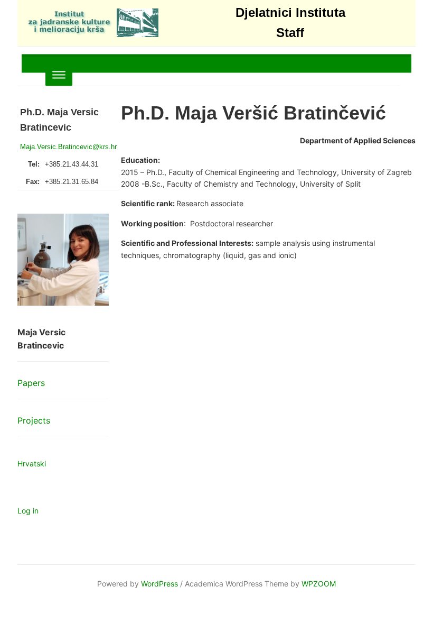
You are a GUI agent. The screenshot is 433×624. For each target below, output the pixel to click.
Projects (33, 420)
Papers (31, 383)
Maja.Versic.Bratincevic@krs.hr (68, 147)
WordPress (159, 583)
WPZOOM (319, 583)
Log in (28, 510)
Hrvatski (31, 463)
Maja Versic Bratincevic (41, 339)
